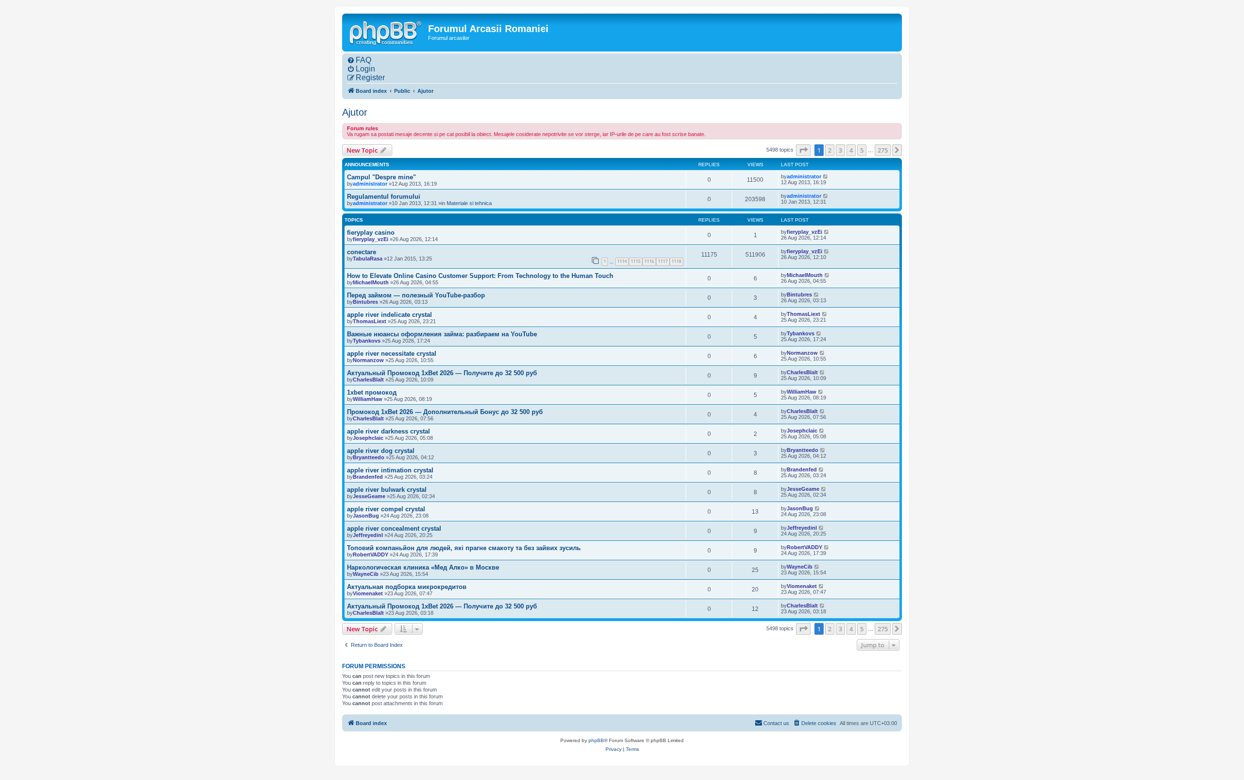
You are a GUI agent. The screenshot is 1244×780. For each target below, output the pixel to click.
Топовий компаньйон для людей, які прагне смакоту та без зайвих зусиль (464, 548)
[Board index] (386, 32)
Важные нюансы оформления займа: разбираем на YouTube (442, 334)
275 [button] (883, 150)
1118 (676, 261)
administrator (370, 184)
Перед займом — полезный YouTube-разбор (416, 295)
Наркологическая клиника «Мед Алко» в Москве (423, 567)
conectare (361, 252)
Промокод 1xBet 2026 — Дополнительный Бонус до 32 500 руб (445, 412)
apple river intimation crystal (390, 470)
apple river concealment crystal (394, 528)
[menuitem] (359, 60)
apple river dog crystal (381, 450)
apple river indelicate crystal (389, 314)
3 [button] (840, 150)
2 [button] (829, 150)
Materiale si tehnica (469, 203)
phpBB (596, 740)
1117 (663, 261)
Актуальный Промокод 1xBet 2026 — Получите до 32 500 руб (442, 373)
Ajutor (354, 112)
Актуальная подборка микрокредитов (406, 586)
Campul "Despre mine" (381, 177)
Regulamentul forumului (383, 196)
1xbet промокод (372, 392)
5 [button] (862, 150)
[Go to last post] (826, 176)
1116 (649, 261)
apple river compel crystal (386, 509)
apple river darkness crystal (388, 431)
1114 (622, 261)
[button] (803, 150)
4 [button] (851, 150)
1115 (635, 261)
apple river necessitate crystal (391, 353)
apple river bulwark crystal (387, 489)
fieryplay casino (371, 232)
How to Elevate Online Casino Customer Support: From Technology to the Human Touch (480, 275)
